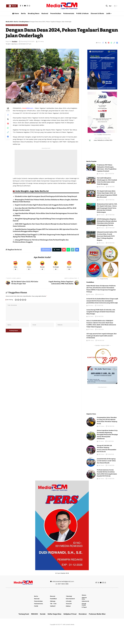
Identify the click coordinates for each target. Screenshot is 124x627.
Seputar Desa (22, 25)
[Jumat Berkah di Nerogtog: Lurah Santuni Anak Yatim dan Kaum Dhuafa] (90, 462)
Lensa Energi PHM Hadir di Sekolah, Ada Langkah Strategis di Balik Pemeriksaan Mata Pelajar (100, 312)
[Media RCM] (62, 5)
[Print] (117, 42)
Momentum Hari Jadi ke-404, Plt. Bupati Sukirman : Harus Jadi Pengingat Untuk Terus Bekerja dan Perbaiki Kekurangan (107, 208)
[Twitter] (22, 5)
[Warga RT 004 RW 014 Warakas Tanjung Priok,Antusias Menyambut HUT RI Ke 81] (90, 449)
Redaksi (14, 41)
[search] (107, 6)
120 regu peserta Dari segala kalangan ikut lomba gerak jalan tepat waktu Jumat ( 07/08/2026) (101, 336)
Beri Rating (10, 299)
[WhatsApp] (29, 5)
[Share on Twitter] (105, 42)
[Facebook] (20, 5)
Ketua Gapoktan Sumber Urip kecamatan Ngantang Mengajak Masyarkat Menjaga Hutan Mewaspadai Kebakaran (107, 434)
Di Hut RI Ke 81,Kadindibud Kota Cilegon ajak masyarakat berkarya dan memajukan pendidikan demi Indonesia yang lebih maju (102, 301)
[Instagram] (27, 5)
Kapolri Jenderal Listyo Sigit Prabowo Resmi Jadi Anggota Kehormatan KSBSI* (44, 205)
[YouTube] (25, 5)
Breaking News (11, 25)
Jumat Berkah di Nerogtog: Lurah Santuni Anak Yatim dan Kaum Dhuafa (106, 461)
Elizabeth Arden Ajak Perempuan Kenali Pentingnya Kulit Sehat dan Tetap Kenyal (46, 196)
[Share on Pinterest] (108, 42)
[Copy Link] (114, 42)
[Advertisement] (46, 162)
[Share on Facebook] (103, 42)
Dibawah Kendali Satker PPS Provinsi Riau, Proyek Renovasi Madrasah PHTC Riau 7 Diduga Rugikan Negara (107, 236)
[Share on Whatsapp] (111, 42)
